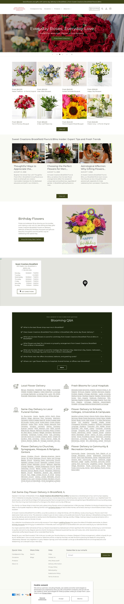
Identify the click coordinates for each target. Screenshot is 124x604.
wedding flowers (64, 522)
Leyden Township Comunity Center (97, 461)
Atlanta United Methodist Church (33, 464)
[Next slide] (67, 54)
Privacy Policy (46, 593)
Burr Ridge (47, 390)
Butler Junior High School (85, 420)
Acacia (35, 416)
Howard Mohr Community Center (84, 459)
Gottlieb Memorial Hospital (100, 392)
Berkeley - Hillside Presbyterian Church (41, 466)
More (62, 367)
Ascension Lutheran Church (50, 462)
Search (32, 554)
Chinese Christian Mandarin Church (47, 479)
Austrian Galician (27, 428)
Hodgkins (36, 392)
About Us (15, 564)
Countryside (56, 390)
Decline (79, 599)
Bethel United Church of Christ (48, 468)
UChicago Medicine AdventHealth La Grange (93, 404)
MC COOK (56, 394)
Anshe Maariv (44, 422)
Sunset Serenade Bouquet (71, 91)
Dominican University (103, 436)
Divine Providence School (86, 436)
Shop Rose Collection (62, 38)
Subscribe (106, 555)
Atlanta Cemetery (53, 426)
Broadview (30, 390)
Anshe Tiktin (33, 424)
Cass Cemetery (54, 434)
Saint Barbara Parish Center (100, 468)
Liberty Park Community (80, 464)
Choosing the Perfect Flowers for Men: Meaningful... (59, 167)
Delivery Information (55, 564)
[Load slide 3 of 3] (62, 54)
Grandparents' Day (18, 554)
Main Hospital (83, 398)
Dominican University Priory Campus (85, 439)
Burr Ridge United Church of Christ (40, 475)
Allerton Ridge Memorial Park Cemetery (36, 418)
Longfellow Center (96, 464)
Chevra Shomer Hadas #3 (30, 441)
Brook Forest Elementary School (90, 418)
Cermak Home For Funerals (30, 436)
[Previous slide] (53, 54)
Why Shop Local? (53, 560)
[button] (48, 9)
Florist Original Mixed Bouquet (73, 124)
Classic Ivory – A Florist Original (98, 124)
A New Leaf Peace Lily (44, 124)
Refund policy (52, 570)
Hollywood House (104, 457)
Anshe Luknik (34, 422)
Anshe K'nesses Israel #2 (37, 420)
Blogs (32, 557)
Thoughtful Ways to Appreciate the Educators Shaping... (25, 167)
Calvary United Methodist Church (47, 477)
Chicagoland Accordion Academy (83, 424)
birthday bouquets (18, 524)
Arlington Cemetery (37, 426)
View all (62, 129)
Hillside (23, 392)
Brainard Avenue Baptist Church (32, 470)
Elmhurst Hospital (84, 392)
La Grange (56, 392)
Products (15, 560)
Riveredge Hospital (96, 400)
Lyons (50, 394)
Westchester (32, 396)
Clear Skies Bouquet (44, 91)
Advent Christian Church (30, 456)
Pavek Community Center (96, 466)
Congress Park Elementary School (91, 430)
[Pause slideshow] (71, 54)
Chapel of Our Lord (28, 479)
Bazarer (32, 430)
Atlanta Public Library (96, 416)
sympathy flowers (54, 507)
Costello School (98, 432)
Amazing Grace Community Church (46, 460)
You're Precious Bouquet (20, 124)
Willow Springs (54, 396)
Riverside (24, 396)
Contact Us (51, 557)
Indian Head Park (46, 392)
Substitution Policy (54, 573)
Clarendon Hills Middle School (99, 426)
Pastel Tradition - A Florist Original (24, 91)
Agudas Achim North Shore (49, 416)
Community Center (78, 453)
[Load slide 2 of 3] (59, 54)
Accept (61, 599)
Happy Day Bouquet (94, 91)
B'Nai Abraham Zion (41, 428)
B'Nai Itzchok (55, 428)
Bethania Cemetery (42, 430)
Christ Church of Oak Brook (30, 481)
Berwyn (23, 390)
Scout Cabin (75, 470)
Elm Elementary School (94, 441)
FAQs (50, 554)
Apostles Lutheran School (80, 416)
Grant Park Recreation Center (87, 457)
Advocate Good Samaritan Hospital (83, 390)
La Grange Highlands (28, 394)
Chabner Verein (46, 436)
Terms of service (53, 576)
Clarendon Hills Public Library (82, 428)
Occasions (15, 557)
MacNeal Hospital (88, 396)
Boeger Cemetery (45, 432)
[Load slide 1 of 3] (57, 54)
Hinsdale (30, 392)
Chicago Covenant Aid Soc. (50, 441)
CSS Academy (83, 422)
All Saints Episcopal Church (36, 458)
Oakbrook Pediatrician (98, 398)
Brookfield (38, 390)
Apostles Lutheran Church (30, 462)
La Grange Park (41, 394)
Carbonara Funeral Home (38, 434)
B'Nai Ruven (25, 430)
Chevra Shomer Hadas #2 (50, 439)
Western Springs (42, 396)
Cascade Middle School (100, 422)
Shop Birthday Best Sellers (31, 239)
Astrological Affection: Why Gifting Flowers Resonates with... (93, 167)
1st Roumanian (26, 416)
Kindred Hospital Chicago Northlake (84, 394)
